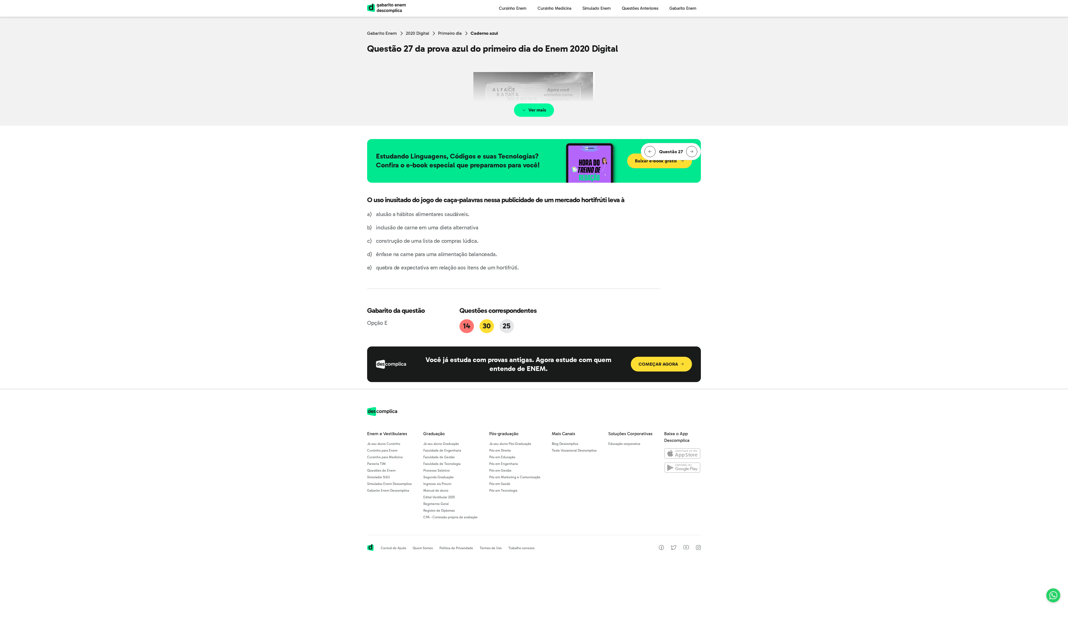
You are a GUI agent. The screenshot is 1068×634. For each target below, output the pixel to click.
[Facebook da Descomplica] (661, 548)
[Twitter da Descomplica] (673, 548)
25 (506, 326)
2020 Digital (417, 33)
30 (486, 326)
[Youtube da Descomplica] (686, 548)
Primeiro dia (450, 33)
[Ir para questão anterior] (650, 151)
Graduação (434, 433)
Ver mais (537, 110)
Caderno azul (484, 33)
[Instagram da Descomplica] (698, 548)
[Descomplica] (382, 414)
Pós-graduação (503, 433)
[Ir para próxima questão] (691, 151)
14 (466, 326)
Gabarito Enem (382, 33)
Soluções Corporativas (630, 433)
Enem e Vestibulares (387, 433)
